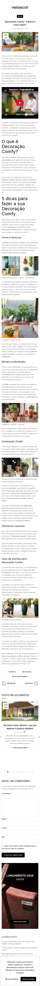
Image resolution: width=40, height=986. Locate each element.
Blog (20, 16)
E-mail (4, 828)
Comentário (7, 793)
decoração (26, 672)
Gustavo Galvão (15, 340)
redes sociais (21, 661)
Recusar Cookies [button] (11, 979)
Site (3, 837)
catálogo (10, 653)
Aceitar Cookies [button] (28, 979)
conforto (12, 672)
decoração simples (19, 676)
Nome (4, 819)
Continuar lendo (20, 747)
